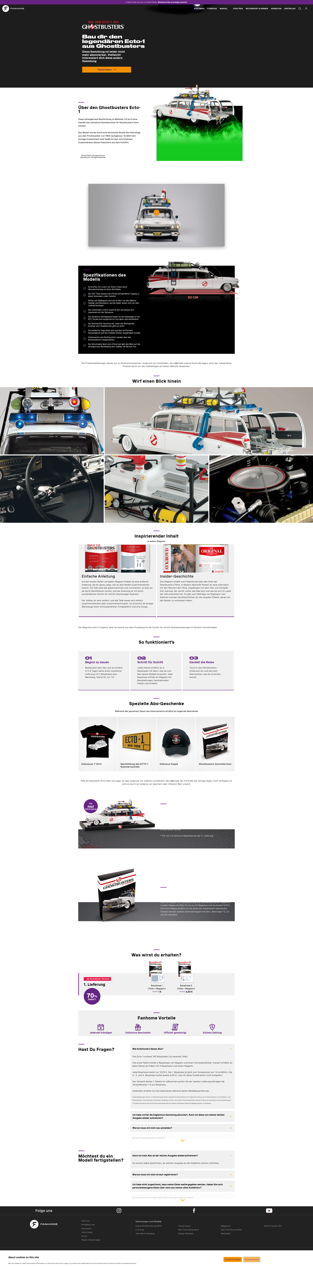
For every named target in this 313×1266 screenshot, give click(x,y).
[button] (156, 215)
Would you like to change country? (172, 2)
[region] (156, 1258)
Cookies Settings (252, 1259)
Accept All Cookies (232, 1259)
